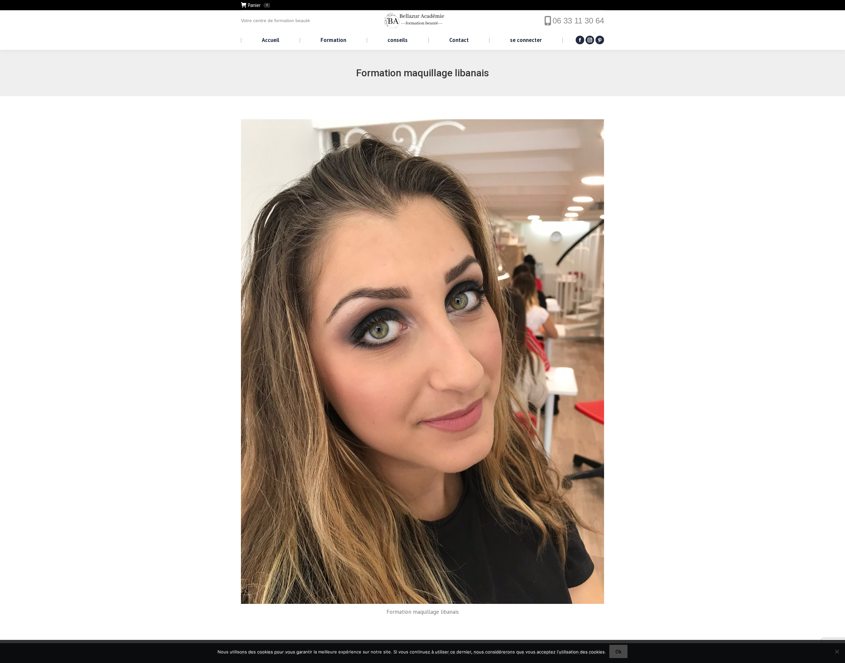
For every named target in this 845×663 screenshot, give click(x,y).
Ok (618, 651)
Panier (258, 5)
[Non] (836, 651)
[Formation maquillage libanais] (422, 361)
